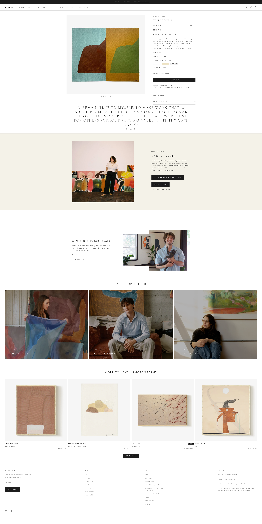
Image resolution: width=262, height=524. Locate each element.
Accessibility (89, 495)
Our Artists (148, 478)
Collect (21, 7)
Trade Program (150, 481)
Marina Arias (136, 443)
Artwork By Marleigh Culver (167, 177)
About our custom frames (161, 73)
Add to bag (174, 80)
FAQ (86, 475)
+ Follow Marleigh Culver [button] (160, 190)
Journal (52, 7)
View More (131, 456)
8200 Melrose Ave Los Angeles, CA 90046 (233, 484)
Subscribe (12, 490)
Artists (31, 7)
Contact (87, 478)
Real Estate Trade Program (154, 494)
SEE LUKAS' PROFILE (79, 259)
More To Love (117, 372)
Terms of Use (89, 491)
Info (61, 7)
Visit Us (147, 497)
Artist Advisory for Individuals (155, 485)
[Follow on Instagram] (6, 511)
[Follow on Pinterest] (11, 511)
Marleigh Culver (160, 16)
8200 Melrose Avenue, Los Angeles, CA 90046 (174, 87)
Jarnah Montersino (11, 443)
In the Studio (160, 184)
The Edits (41, 7)
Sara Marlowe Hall (141, 2)
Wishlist (147, 504)
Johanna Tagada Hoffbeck (77, 443)
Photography (145, 372)
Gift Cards (71, 7)
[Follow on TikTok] (17, 511)
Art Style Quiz (85, 7)
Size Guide (157, 53)
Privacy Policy (90, 488)
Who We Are (149, 501)
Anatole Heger (200, 443)
